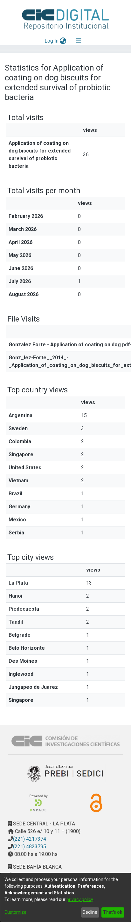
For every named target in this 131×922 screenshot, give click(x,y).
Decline (90, 912)
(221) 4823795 (29, 847)
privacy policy (79, 899)
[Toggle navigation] (78, 41)
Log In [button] (52, 41)
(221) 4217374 (29, 839)
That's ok (112, 912)
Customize (15, 912)
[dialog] (65, 897)
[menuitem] (63, 41)
